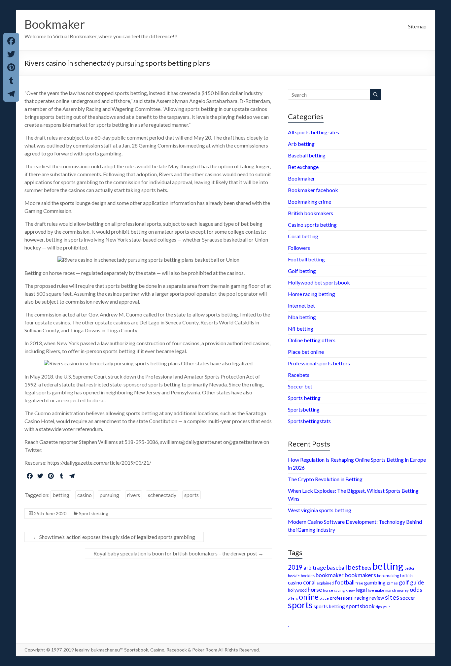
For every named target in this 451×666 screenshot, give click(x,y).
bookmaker (330, 575)
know (350, 590)
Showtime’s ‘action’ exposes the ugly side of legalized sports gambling (114, 537)
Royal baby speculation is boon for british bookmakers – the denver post (178, 553)
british (406, 575)
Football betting (306, 259)
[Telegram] (11, 93)
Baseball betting (307, 155)
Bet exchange (303, 167)
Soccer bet (300, 386)
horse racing (334, 590)
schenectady (162, 495)
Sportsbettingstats (309, 421)
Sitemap (417, 26)
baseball (337, 567)
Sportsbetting (93, 513)
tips (379, 606)
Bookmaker (54, 24)
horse (315, 589)
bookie (294, 575)
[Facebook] (11, 41)
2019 (295, 567)
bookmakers (360, 575)
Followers (299, 248)
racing (361, 598)
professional (342, 598)
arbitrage (314, 567)
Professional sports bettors (319, 363)
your (386, 607)
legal (361, 589)
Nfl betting (300, 328)
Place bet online (306, 352)
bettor (409, 568)
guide (417, 582)
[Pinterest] (11, 67)
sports (191, 495)
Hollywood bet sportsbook (319, 282)
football (345, 582)
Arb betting (301, 144)
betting (60, 495)
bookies (308, 575)
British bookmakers (310, 213)
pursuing (109, 495)
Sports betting (304, 398)
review (376, 598)
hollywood (297, 590)
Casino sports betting (312, 224)
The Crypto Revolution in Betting (325, 479)
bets (366, 568)
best (354, 567)
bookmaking (388, 575)
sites (392, 597)
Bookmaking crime (309, 201)
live (371, 590)
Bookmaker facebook (313, 190)
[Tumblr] (11, 80)
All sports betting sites (313, 132)
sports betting (329, 606)
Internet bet (301, 305)
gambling (375, 582)
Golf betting (302, 271)
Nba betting (302, 317)
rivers (133, 495)
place (324, 598)
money (403, 590)
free (359, 583)
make (379, 590)
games (392, 583)
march (390, 590)
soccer (407, 597)
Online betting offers (311, 340)
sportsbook (360, 606)
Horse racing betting (311, 294)
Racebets (298, 375)
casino (84, 495)
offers (293, 598)
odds (416, 589)
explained (325, 583)
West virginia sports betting (319, 510)
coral (309, 582)
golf (404, 582)
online (309, 596)
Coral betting (303, 236)
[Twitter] (11, 54)
